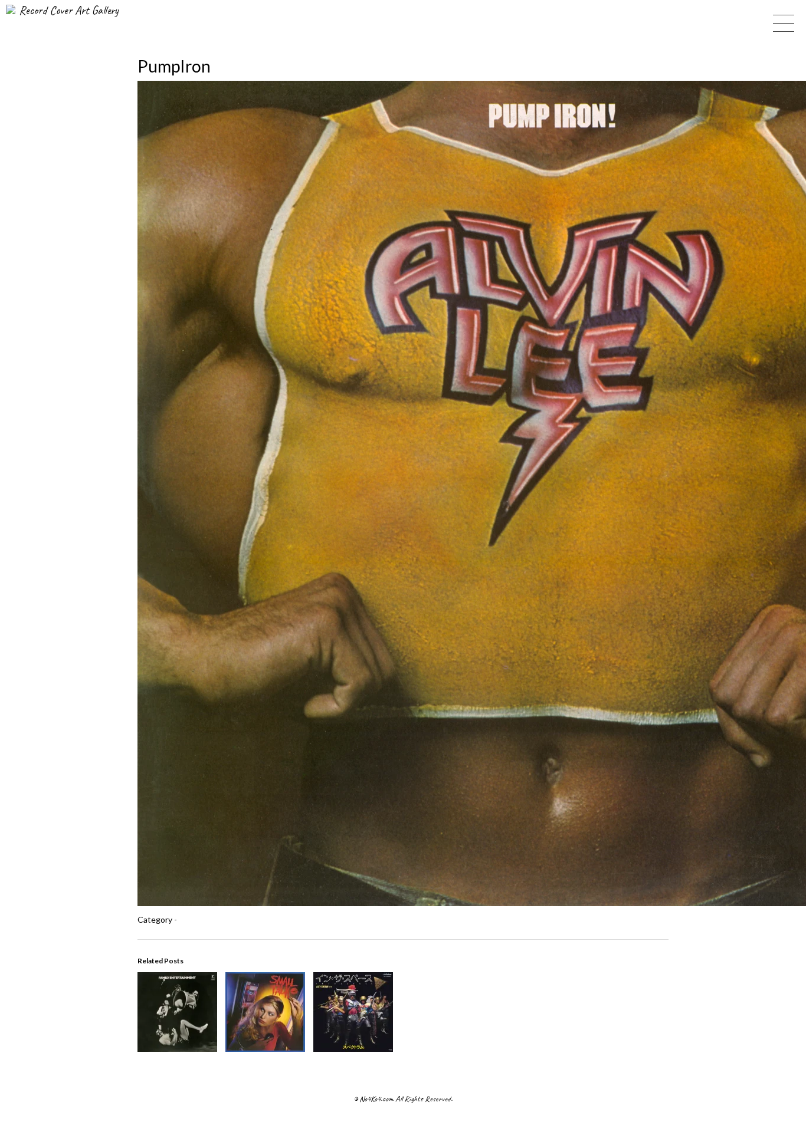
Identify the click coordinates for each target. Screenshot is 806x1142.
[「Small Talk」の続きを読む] (265, 1048)
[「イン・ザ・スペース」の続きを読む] (353, 1048)
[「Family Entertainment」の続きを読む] (177, 1048)
